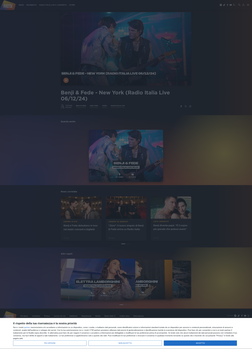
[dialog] (126, 333)
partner (27, 327)
